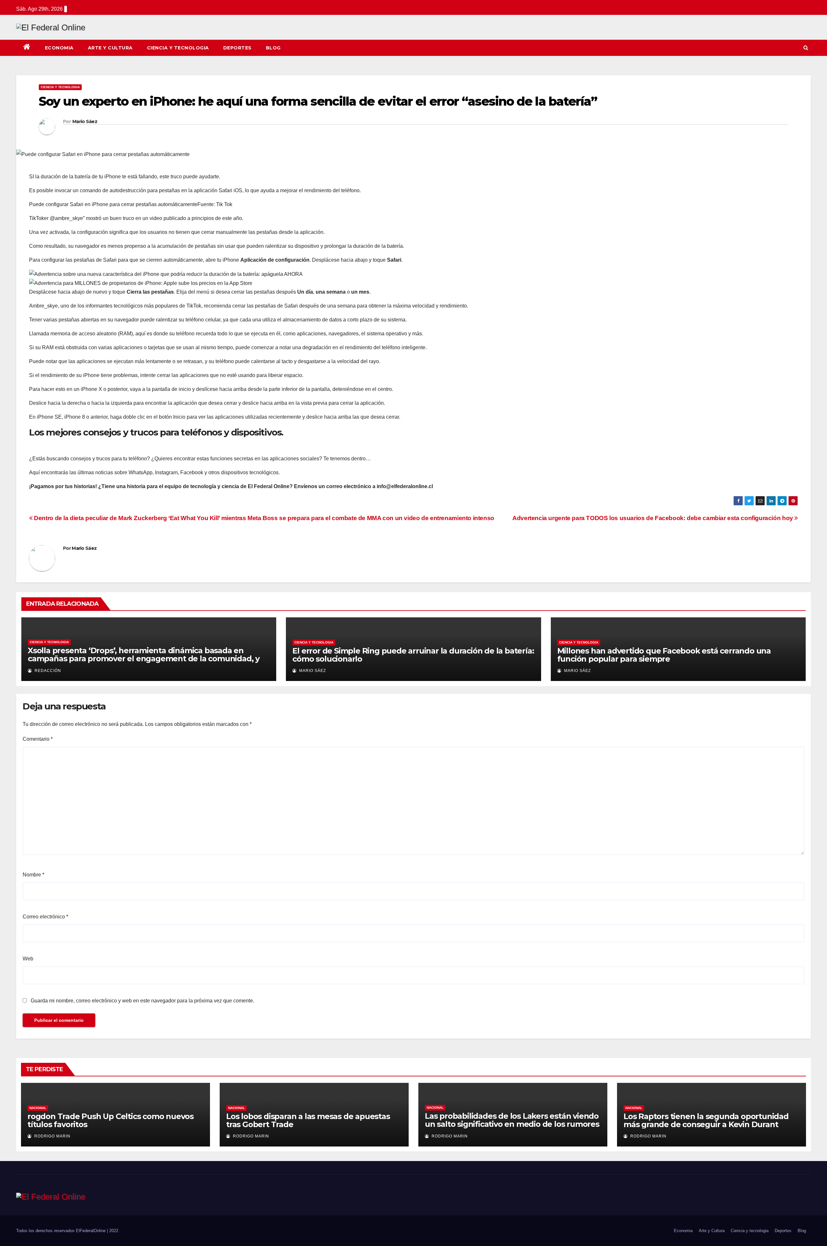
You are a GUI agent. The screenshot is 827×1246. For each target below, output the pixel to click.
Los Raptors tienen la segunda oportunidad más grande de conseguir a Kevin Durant (706, 1120)
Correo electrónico (45, 916)
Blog (273, 48)
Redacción (47, 670)
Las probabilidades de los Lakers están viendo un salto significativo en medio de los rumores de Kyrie (512, 1124)
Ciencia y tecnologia (178, 48)
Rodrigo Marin (51, 1136)
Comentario (38, 739)
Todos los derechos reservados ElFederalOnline (61, 1230)
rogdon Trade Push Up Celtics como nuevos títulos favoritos (110, 1120)
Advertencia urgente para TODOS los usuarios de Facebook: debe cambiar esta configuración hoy (653, 518)
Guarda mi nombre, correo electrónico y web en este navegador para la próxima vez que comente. (142, 1000)
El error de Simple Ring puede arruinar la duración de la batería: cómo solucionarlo (413, 655)
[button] (805, 47)
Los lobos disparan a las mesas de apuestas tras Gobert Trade (308, 1120)
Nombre (33, 874)
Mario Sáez (84, 121)
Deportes (237, 48)
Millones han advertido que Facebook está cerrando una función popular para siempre (664, 655)
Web (28, 958)
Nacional (37, 1108)
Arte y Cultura (110, 48)
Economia (59, 48)
